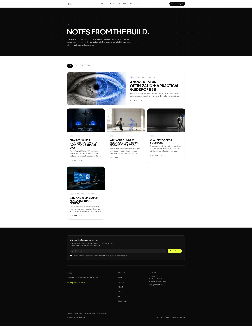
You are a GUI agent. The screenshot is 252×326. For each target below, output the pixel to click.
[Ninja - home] (69, 4)
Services (121, 282)
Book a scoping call (177, 4)
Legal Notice (78, 313)
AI (107, 3)
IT (102, 3)
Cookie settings (102, 313)
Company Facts (90, 313)
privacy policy (105, 255)
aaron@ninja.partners (76, 282)
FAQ (138, 3)
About (125, 3)
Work (118, 3)
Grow (112, 3)
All (70, 66)
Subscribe (173, 251)
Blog (132, 3)
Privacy (69, 313)
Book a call (122, 301)
